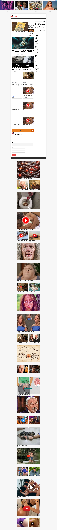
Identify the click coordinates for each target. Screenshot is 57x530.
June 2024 (36, 55)
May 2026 (36, 38)
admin (18, 54)
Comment (13, 142)
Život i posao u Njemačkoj (37, 71)
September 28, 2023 (14, 54)
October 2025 (36, 43)
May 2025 (36, 47)
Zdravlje (35, 70)
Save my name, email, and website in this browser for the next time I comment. (20, 153)
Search (35, 20)
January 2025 (36, 50)
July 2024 (36, 54)
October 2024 (36, 52)
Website (12, 151)
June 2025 (36, 46)
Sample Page (13, 18)
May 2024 (36, 56)
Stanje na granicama (37, 68)
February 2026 (36, 40)
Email (12, 149)
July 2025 (36, 45)
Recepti (35, 67)
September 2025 (36, 44)
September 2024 (36, 53)
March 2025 (36, 48)
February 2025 (36, 49)
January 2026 (36, 41)
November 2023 (36, 60)
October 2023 (36, 61)
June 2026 (36, 37)
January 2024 (36, 59)
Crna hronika (36, 65)
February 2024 (36, 58)
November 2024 (36, 51)
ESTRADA (36, 66)
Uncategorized (21, 54)
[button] (22, 43)
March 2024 (36, 57)
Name (12, 147)
